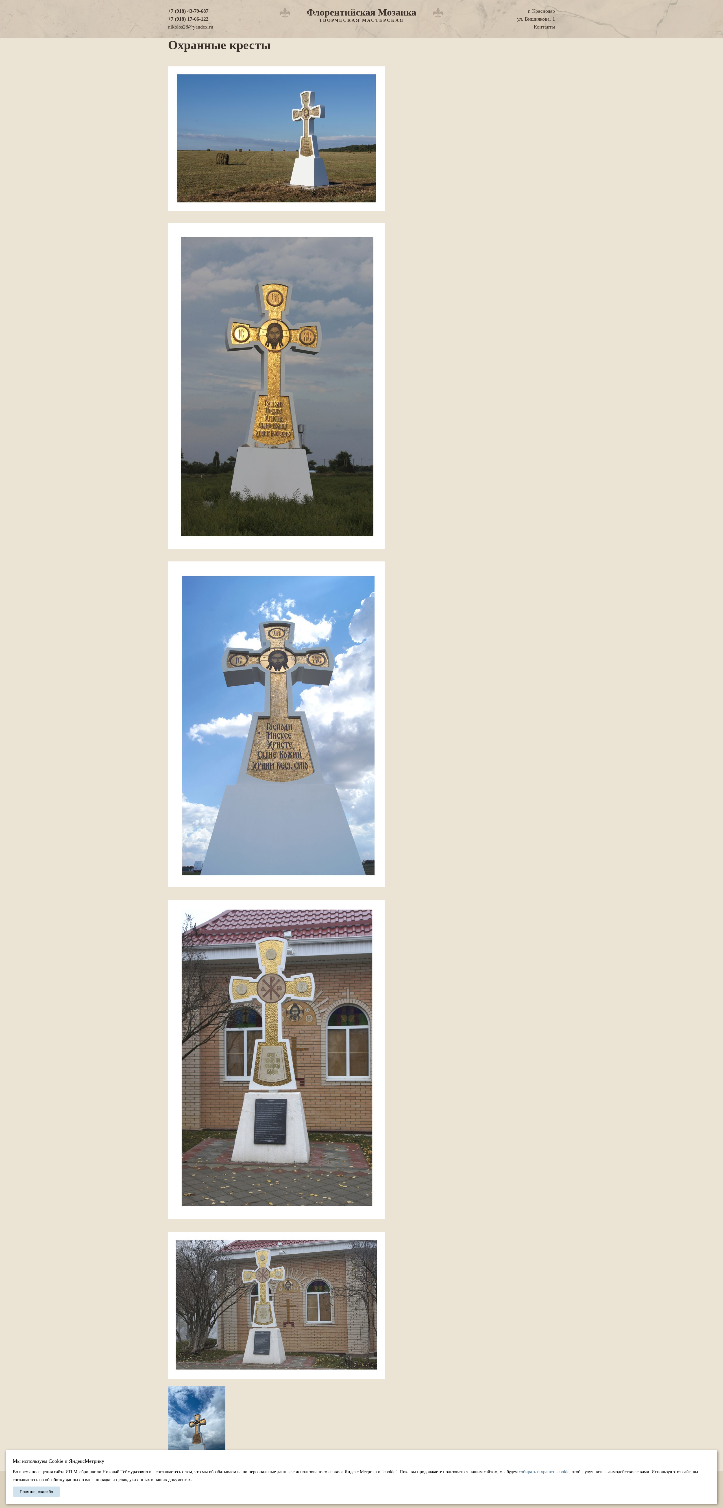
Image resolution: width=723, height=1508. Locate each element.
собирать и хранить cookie (544, 1471)
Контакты (544, 27)
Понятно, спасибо (36, 1491)
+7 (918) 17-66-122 (188, 19)
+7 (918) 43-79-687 (188, 11)
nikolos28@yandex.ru (190, 27)
